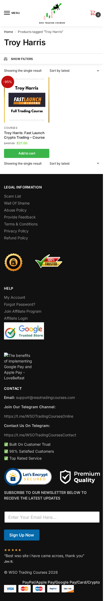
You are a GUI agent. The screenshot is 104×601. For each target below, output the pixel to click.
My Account (14, 297)
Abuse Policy (15, 210)
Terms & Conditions (21, 224)
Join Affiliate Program (22, 311)
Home (8, 32)
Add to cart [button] (26, 153)
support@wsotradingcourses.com (45, 397)
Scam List (12, 196)
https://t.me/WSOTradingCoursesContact (40, 435)
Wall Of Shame (17, 203)
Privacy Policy (16, 231)
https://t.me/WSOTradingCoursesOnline (38, 416)
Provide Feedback (20, 217)
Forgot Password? (19, 304)
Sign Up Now (21, 535)
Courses (11, 127)
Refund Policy (16, 238)
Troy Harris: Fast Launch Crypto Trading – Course (24, 135)
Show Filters (22, 59)
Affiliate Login (16, 318)
